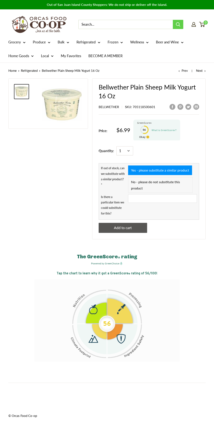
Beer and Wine (167, 42)
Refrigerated (86, 42)
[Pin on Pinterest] (180, 106)
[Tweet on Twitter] (188, 106)
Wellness (137, 42)
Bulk (61, 42)
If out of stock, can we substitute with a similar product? (113, 176)
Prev (185, 70)
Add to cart (123, 228)
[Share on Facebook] (172, 106)
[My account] (194, 24)
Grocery (14, 42)
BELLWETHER (109, 107)
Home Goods (18, 56)
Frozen (113, 42)
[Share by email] (196, 106)
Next (199, 70)
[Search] (178, 24)
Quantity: (106, 151)
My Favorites (71, 56)
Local (45, 56)
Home (12, 70)
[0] (202, 24)
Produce (39, 42)
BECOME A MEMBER (105, 56)
